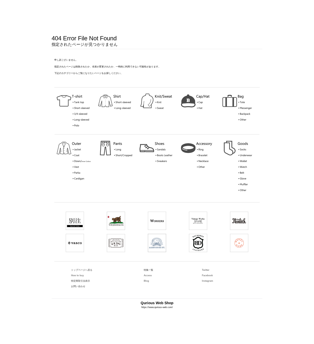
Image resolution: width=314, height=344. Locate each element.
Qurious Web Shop (157, 303)
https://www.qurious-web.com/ (157, 307)
